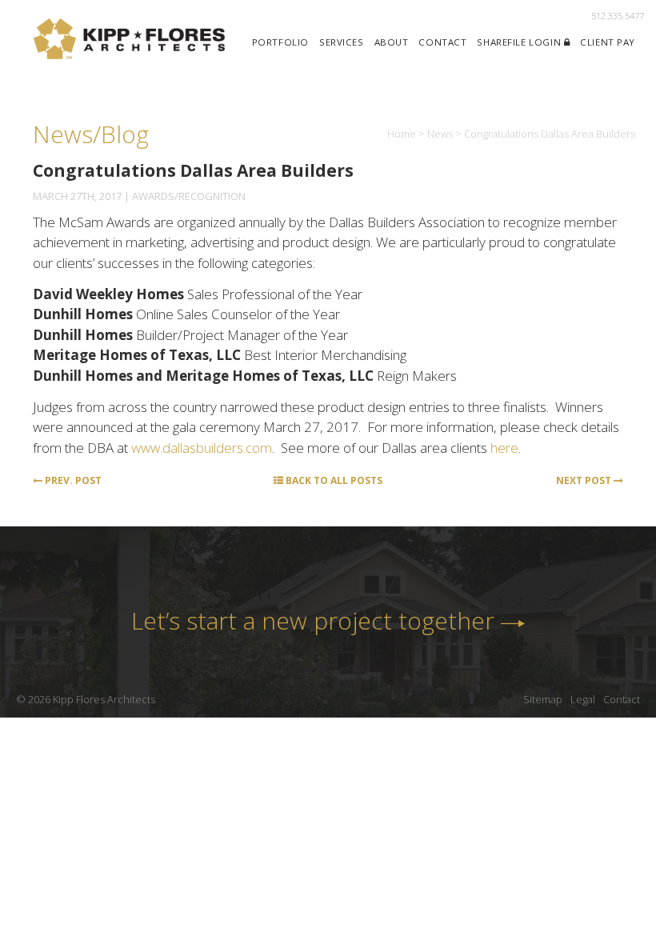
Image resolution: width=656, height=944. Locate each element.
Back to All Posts (332, 480)
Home (401, 133)
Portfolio (280, 42)
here (504, 447)
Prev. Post (72, 480)
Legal (582, 699)
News (440, 133)
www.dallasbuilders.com (201, 447)
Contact (442, 42)
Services (341, 42)
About (391, 42)
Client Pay (607, 42)
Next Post (585, 480)
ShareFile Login (520, 42)
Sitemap (542, 699)
